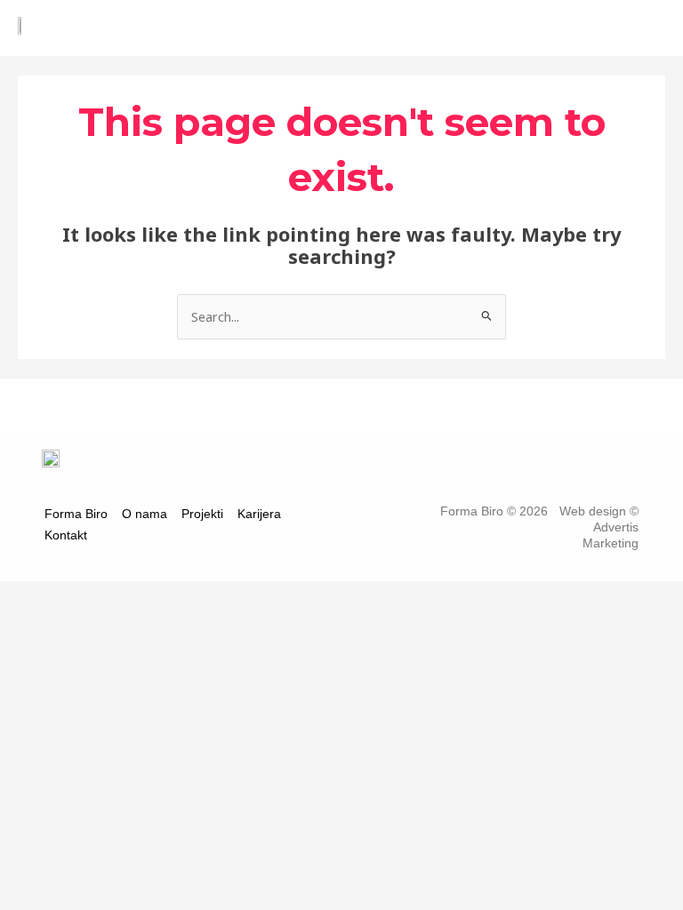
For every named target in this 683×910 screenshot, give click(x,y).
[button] (438, 29)
